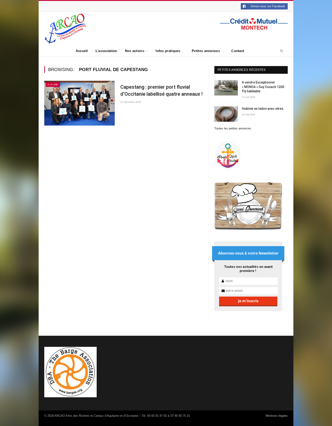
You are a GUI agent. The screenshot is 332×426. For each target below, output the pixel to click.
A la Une (52, 84)
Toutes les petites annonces (232, 128)
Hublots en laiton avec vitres (262, 108)
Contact (237, 51)
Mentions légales (277, 415)
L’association (106, 51)
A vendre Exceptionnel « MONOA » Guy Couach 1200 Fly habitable (263, 87)
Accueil (82, 51)
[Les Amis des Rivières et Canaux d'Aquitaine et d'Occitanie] (65, 28)
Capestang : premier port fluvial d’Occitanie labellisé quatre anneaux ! (161, 90)
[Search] (281, 51)
